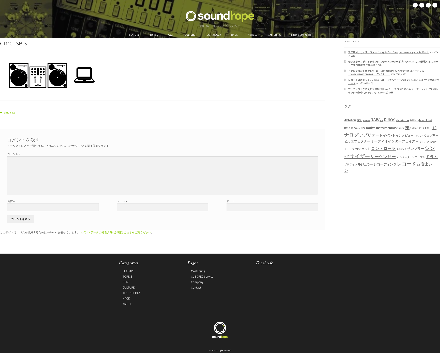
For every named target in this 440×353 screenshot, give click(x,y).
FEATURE (134, 34)
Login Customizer (301, 34)
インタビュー (404, 135)
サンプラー (415, 149)
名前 (11, 201)
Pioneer (399, 128)
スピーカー (401, 157)
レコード (406, 164)
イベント (389, 135)
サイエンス (401, 149)
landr (422, 120)
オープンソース (422, 142)
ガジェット (363, 149)
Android (366, 120)
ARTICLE (252, 34)
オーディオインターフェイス (393, 141)
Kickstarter (402, 120)
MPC (363, 128)
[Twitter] (421, 5)
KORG (414, 120)
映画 (418, 165)
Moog (357, 128)
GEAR (171, 34)
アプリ (365, 135)
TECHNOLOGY (213, 34)
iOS (392, 119)
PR (407, 127)
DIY (381, 120)
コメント (13, 154)
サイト (231, 201)
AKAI (359, 120)
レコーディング (385, 164)
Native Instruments (380, 128)
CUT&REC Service (202, 276)
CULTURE (190, 34)
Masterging (198, 271)
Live (429, 120)
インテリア (418, 136)
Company (197, 282)
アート (377, 135)
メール (122, 201)
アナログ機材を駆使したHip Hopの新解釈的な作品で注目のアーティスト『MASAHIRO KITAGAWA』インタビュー (387, 72)
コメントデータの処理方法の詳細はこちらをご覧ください (115, 232)
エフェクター (360, 141)
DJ (386, 119)
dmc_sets (9, 112)
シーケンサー (383, 156)
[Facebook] (415, 5)
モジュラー (365, 164)
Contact (196, 287)
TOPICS (154, 34)
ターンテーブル (416, 157)
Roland (414, 128)
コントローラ (383, 148)
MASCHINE (349, 128)
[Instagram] (428, 5)
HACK (234, 34)
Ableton (350, 120)
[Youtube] (434, 5)
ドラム (432, 156)
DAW (375, 119)
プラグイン (350, 164)
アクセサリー (425, 128)
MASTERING (274, 34)
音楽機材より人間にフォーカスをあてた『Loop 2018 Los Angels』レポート (388, 52)
